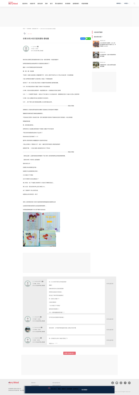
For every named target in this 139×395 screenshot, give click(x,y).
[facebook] (124, 383)
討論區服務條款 (35, 385)
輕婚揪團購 (85, 3)
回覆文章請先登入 (69, 353)
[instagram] (120, 383)
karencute (37, 327)
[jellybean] (27, 340)
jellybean (37, 338)
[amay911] (27, 319)
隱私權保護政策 (56, 382)
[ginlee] (26, 48)
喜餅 (46, 3)
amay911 (37, 317)
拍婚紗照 (32, 3)
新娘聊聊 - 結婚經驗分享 (32, 28)
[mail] (128, 383)
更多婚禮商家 (59, 3)
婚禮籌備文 (76, 3)
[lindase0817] (27, 283)
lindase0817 (38, 281)
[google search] (134, 3)
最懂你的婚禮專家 (57, 385)
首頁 (24, 28)
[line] (116, 383)
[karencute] (27, 329)
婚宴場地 (25, 3)
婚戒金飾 (40, 3)
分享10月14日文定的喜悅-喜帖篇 (48, 28)
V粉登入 (126, 3)
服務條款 (33, 382)
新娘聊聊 (67, 3)
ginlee (35, 46)
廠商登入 (119, 3)
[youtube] (112, 383)
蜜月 (51, 3)
